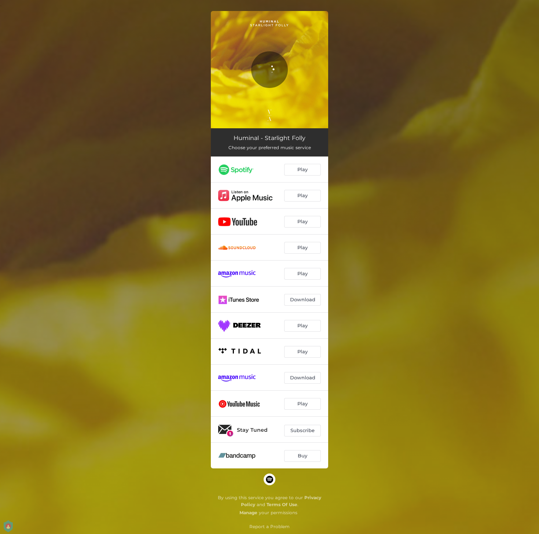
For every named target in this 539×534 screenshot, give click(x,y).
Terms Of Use (282, 504)
